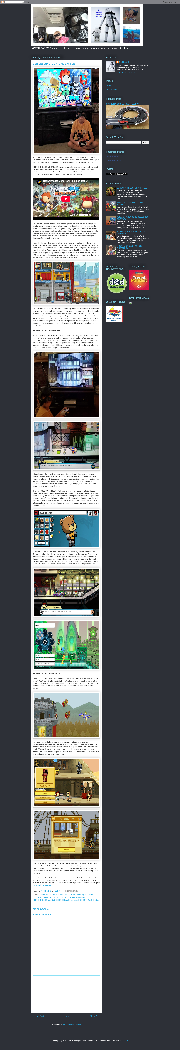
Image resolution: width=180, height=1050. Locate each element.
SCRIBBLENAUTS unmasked (67, 900)
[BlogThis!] (69, 891)
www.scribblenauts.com (43, 885)
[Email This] (66, 891)
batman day (50, 895)
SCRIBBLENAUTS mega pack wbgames (69, 897)
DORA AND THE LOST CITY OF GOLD (132, 188)
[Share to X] (71, 891)
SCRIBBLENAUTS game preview (81, 895)
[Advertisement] (66, 994)
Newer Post (38, 1016)
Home (67, 1016)
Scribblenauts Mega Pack (43, 897)
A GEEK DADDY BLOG (113, 156)
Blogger (125, 1041)
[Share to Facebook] (74, 891)
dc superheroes (61, 895)
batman (42, 895)
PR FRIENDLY (111, 89)
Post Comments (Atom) (72, 1025)
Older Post (95, 1016)
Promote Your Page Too (113, 160)
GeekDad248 (124, 62)
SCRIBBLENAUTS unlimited (44, 900)
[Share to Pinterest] (77, 891)
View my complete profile (126, 72)
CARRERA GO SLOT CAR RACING (122, 104)
